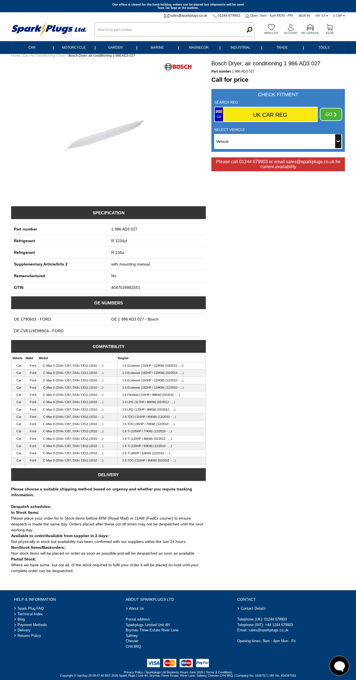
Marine (157, 47)
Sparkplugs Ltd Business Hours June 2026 (174, 672)
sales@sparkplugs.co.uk (188, 16)
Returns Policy (29, 636)
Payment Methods (32, 625)
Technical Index (30, 614)
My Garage (310, 32)
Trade (282, 47)
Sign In (304, 15)
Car (32, 47)
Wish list (271, 32)
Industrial (241, 47)
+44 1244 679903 (279, 625)
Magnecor (199, 47)
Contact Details (253, 608)
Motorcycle (74, 47)
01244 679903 (229, 16)
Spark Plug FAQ (31, 608)
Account (291, 32)
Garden (115, 47)
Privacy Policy (133, 672)
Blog (21, 619)
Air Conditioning (43, 56)
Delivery (24, 630)
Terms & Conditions (219, 672)
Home (15, 56)
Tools (324, 47)
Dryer (62, 56)
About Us (136, 608)
